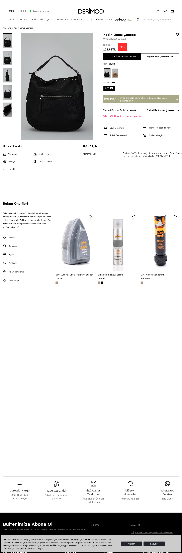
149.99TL (60, 278)
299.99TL (103, 278)
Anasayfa (7, 28)
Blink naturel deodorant (152, 274)
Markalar (76, 19)
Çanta (50, 19)
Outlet (89, 19)
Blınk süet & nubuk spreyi (110, 274)
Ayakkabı (22, 19)
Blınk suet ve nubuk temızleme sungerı (74, 274)
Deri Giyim (37, 19)
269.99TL (145, 278)
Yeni (11, 19)
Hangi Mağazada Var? (160, 127)
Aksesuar (62, 19)
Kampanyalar (104, 19)
